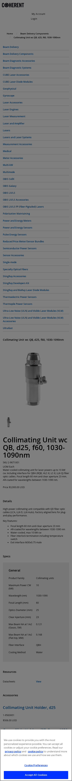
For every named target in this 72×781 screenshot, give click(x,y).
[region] (36, 755)
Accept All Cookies (36, 775)
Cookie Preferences (35, 765)
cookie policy (35, 751)
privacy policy (13, 751)
